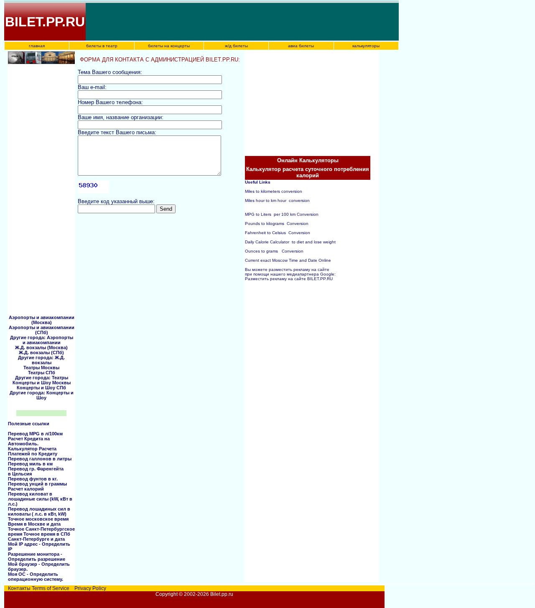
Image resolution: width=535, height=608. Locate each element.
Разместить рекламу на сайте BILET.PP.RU (289, 278)
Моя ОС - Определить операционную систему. (35, 577)
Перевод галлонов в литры (39, 458)
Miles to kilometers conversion (273, 191)
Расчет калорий (26, 488)
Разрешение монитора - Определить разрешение (36, 557)
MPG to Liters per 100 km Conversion (281, 214)
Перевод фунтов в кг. (33, 478)
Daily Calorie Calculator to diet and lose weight (290, 242)
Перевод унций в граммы (37, 483)
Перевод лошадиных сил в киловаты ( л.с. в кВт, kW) (39, 511)
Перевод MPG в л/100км (35, 433)
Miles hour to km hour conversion (277, 200)
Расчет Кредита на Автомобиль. (29, 441)
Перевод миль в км (30, 463)
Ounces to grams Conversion (274, 251)
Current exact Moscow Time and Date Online (288, 260)
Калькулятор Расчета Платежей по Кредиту (32, 451)
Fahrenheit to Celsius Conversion (277, 232)
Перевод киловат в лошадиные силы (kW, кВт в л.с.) (40, 498)
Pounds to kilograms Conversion (276, 223)
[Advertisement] (239, 22)
